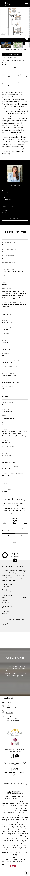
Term (3, 590)
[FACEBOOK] (5, 763)
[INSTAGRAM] (9, 763)
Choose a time (6, 531)
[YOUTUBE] (17, 763)
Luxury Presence (15, 775)
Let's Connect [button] (15, 685)
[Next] (25, 522)
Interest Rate (6, 606)
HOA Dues (5, 611)
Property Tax (6, 600)
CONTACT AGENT (15, 218)
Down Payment (7, 595)
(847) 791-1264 (7, 199)
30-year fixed (6, 592)
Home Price (6, 584)
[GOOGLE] (20, 763)
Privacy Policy (22, 784)
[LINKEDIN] (13, 763)
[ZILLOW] (24, 763)
